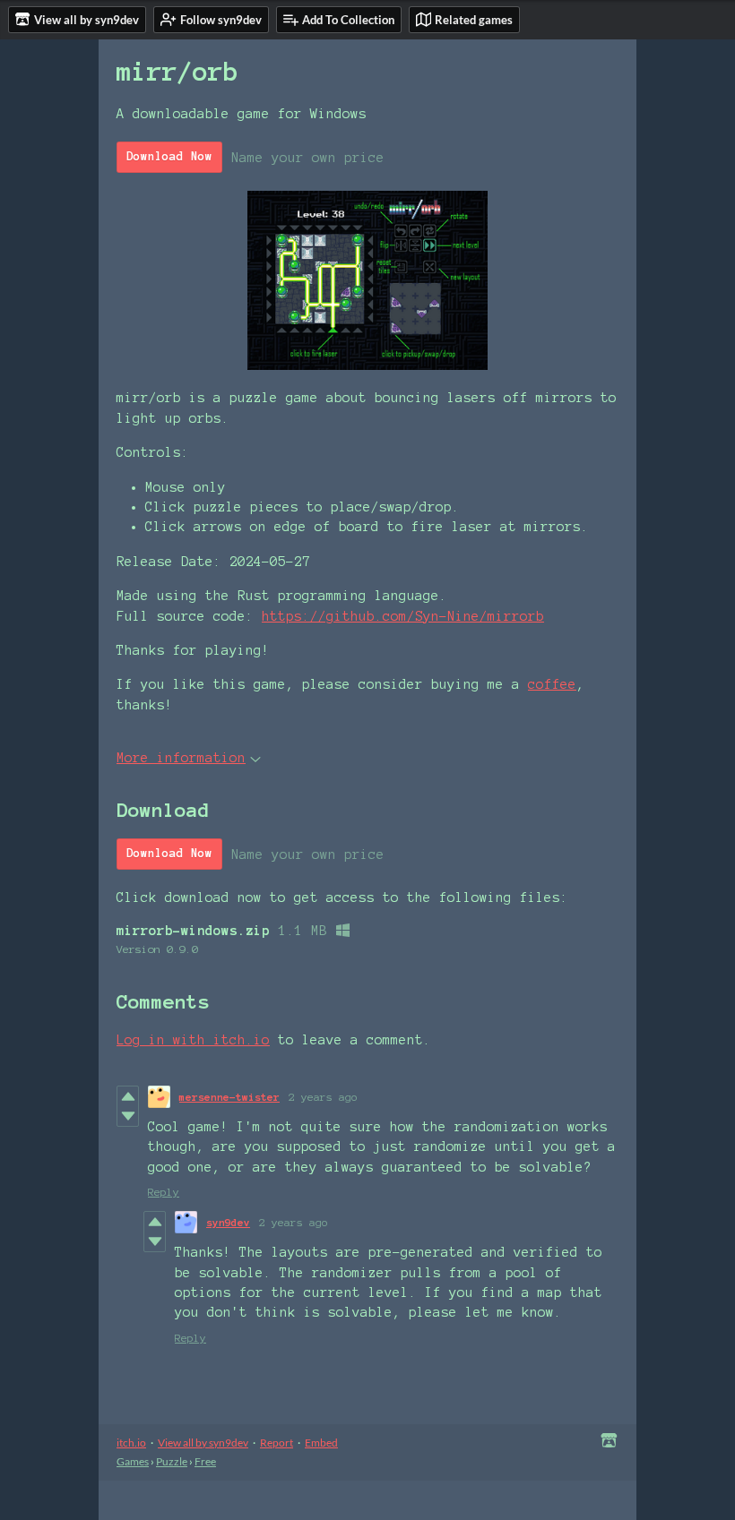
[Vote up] (127, 1096)
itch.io (131, 1442)
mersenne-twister (229, 1097)
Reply (163, 1192)
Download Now (169, 156)
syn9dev (228, 1222)
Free (205, 1461)
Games (133, 1461)
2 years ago (323, 1097)
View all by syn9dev (203, 1442)
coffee (552, 684)
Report (276, 1442)
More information (181, 758)
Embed (321, 1442)
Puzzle (171, 1461)
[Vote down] (127, 1116)
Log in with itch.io (193, 1040)
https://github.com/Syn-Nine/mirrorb (403, 616)
